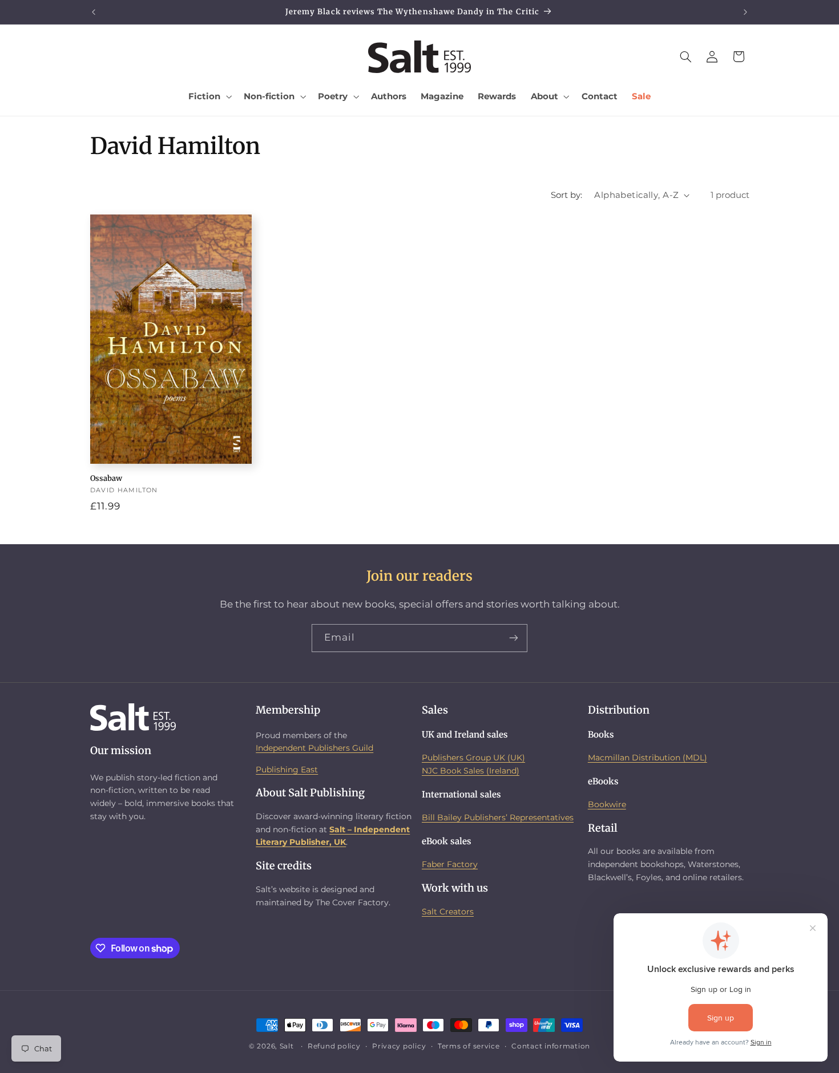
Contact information (550, 1046)
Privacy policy (399, 1046)
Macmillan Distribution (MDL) (647, 757)
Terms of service (469, 1046)
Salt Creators (448, 911)
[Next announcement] (745, 12)
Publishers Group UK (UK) (473, 757)
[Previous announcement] (93, 12)
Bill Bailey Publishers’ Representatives (498, 817)
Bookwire (607, 804)
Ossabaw (106, 478)
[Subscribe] (514, 638)
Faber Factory (450, 864)
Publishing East (287, 769)
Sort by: (566, 195)
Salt (287, 1046)
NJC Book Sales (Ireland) (470, 771)
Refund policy (334, 1046)
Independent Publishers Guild (314, 748)
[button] (209, 96)
